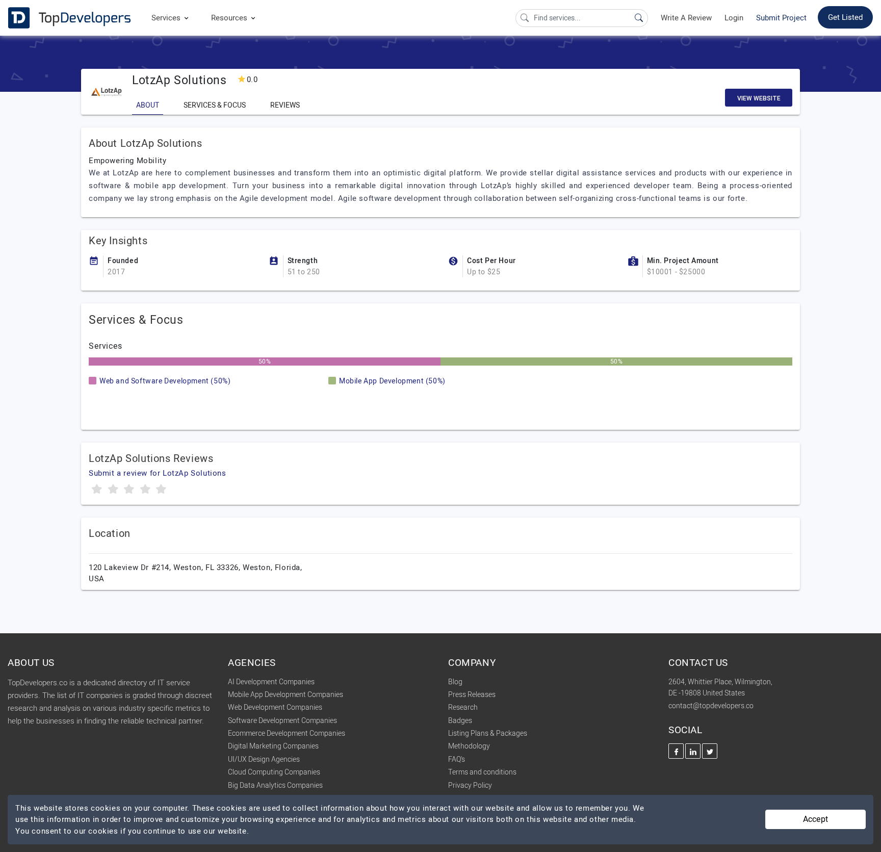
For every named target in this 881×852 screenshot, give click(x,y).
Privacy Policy (470, 785)
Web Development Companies (275, 707)
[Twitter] (709, 751)
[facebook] (676, 751)
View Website (759, 98)
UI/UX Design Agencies (264, 759)
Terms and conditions (482, 772)
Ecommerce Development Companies (286, 733)
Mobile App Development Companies (285, 694)
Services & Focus (215, 105)
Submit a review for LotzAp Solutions (157, 473)
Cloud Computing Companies (274, 772)
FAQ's (456, 759)
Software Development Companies (282, 720)
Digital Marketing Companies (273, 746)
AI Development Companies (271, 682)
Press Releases (472, 694)
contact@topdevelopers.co (711, 706)
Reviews (285, 105)
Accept (815, 819)
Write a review (686, 17)
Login (733, 17)
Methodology (469, 746)
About (147, 105)
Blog (455, 682)
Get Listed (845, 17)
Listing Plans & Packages (487, 733)
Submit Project (781, 17)
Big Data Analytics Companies (275, 785)
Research (463, 707)
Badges (460, 720)
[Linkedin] (693, 751)
